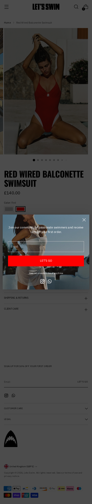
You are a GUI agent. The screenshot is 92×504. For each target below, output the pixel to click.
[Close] (84, 219)
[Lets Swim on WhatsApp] (49, 282)
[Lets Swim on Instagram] (42, 282)
